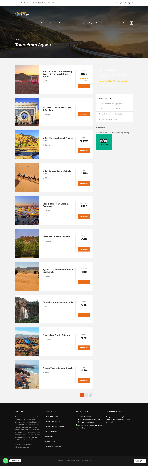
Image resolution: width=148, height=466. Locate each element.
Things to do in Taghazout (54, 426)
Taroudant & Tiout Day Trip (56, 237)
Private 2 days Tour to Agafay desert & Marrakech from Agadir (57, 74)
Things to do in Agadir (67, 23)
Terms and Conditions (53, 446)
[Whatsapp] (5, 460)
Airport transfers (107, 23)
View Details (84, 86)
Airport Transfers (51, 431)
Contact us (122, 23)
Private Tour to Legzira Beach (57, 368)
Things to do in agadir (53, 422)
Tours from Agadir (48, 23)
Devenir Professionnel (82, 461)
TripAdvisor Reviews (88, 422)
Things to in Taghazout (88, 23)
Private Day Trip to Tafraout (57, 335)
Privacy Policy (50, 441)
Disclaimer (49, 436)
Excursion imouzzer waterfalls (58, 302)
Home (35, 23)
